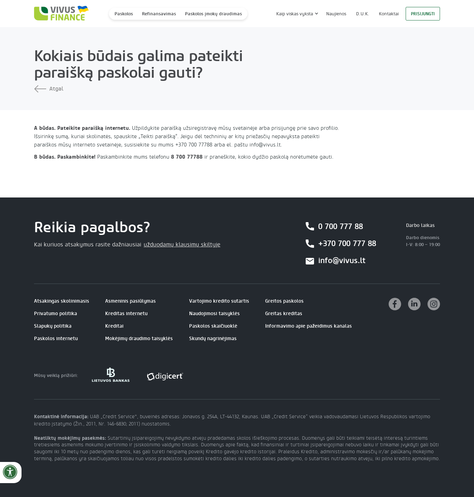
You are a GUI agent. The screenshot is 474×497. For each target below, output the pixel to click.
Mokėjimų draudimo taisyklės (139, 338)
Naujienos (336, 14)
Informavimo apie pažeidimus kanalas (308, 326)
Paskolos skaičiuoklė (213, 326)
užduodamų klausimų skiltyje (182, 244)
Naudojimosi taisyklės (214, 313)
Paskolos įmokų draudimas (213, 14)
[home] (59, 14)
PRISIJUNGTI (423, 14)
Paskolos (124, 14)
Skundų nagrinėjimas (213, 338)
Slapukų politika (52, 326)
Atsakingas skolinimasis (61, 301)
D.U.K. (362, 14)
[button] (296, 13)
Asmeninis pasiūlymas (130, 301)
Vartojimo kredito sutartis (219, 301)
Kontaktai (389, 14)
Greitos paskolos (284, 301)
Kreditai (114, 326)
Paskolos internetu (56, 338)
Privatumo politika (55, 313)
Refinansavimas (159, 14)
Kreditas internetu (126, 313)
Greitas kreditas (283, 313)
